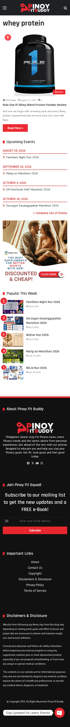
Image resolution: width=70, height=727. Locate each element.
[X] (33, 463)
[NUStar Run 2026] (13, 340)
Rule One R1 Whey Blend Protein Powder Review (34, 105)
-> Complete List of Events (50, 213)
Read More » (15, 128)
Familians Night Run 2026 (22, 157)
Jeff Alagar (11, 100)
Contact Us (35, 568)
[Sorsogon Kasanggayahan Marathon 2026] (13, 323)
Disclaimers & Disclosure (35, 579)
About (35, 562)
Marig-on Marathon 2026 (22, 173)
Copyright (35, 573)
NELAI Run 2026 (36, 368)
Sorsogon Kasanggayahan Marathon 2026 (32, 205)
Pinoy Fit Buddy (55, 701)
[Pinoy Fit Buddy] (35, 8)
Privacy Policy (35, 585)
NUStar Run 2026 (37, 335)
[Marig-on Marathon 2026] (13, 356)
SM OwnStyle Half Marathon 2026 (28, 189)
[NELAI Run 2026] (13, 373)
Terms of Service (35, 591)
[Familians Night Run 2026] (13, 307)
